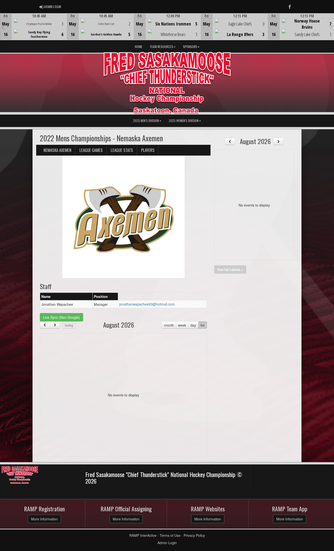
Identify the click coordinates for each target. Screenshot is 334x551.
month (169, 325)
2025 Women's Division (184, 120)
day (193, 325)
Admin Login (167, 542)
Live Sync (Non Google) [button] (61, 317)
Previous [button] (3, 27)
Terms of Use (170, 535)
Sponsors (190, 46)
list (202, 325)
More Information (44, 518)
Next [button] (331, 26)
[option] (33, 27)
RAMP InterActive (142, 535)
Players (148, 150)
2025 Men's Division (146, 120)
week (182, 325)
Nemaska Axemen (57, 150)
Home (138, 46)
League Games (91, 150)
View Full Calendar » (230, 269)
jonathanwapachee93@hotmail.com (147, 304)
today (69, 325)
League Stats (122, 150)
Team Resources (161, 46)
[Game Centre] (33, 30)
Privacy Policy (194, 535)
